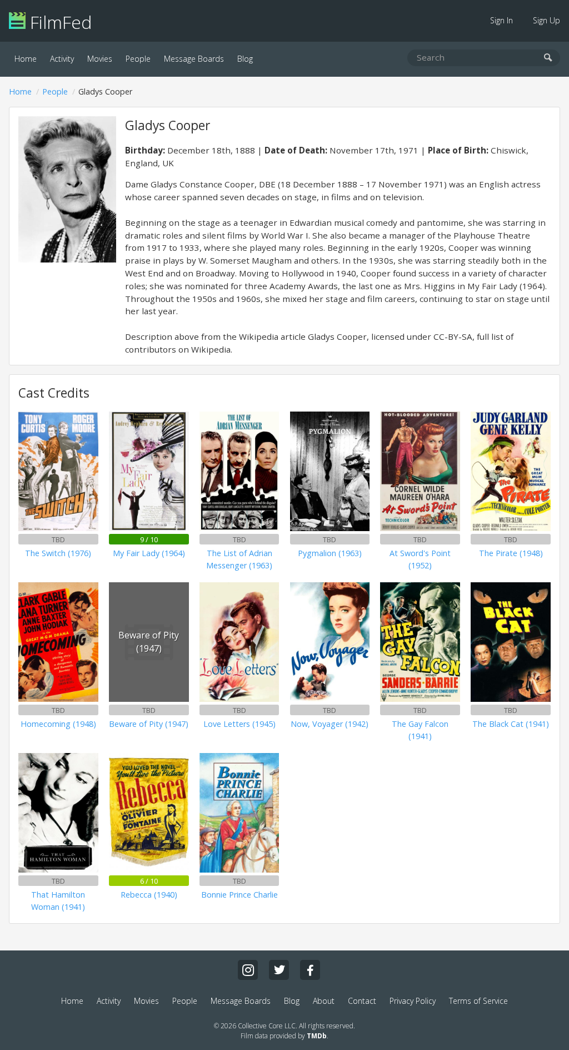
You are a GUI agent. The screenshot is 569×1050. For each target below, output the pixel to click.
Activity (62, 58)
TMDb (317, 1036)
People (138, 58)
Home (25, 58)
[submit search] (548, 58)
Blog (245, 58)
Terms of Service (478, 1000)
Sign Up (546, 20)
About (324, 1000)
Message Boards (194, 58)
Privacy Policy (413, 1000)
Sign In (501, 20)
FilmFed (59, 22)
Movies (99, 58)
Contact (362, 1000)
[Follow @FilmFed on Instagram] (248, 970)
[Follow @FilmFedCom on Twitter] (279, 970)
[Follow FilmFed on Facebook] (310, 970)
